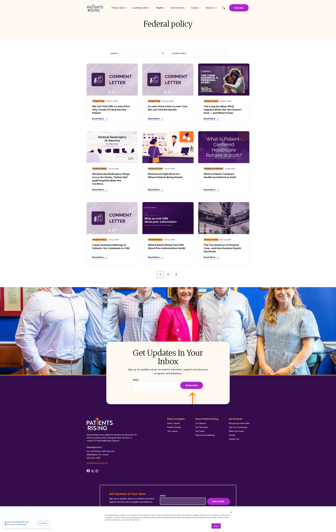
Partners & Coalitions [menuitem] (205, 435)
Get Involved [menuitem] (235, 419)
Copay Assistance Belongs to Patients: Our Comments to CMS (110, 247)
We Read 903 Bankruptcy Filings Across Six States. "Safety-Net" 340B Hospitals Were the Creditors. (111, 179)
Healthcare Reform (213, 169)
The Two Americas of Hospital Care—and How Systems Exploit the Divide (222, 248)
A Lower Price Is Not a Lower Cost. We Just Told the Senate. (168, 108)
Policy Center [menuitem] (173, 423)
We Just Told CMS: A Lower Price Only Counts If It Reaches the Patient (111, 109)
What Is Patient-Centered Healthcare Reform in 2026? (220, 176)
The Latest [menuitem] (172, 431)
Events (194, 8)
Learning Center (140, 8)
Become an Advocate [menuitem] (239, 423)
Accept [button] (216, 526)
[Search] (162, 53)
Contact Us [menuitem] (234, 439)
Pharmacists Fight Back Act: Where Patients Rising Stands (165, 176)
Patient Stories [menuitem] (174, 427)
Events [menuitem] (232, 435)
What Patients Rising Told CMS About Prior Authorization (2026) (166, 247)
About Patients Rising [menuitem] (206, 419)
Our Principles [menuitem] (201, 427)
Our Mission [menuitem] (200, 423)
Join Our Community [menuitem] (238, 427)
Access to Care (211, 101)
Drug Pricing (98, 101)
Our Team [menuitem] (199, 431)
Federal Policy (99, 169)
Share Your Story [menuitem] (236, 431)
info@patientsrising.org (97, 463)
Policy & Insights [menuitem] (176, 419)
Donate (238, 7)
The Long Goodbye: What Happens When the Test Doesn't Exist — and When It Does (223, 109)
